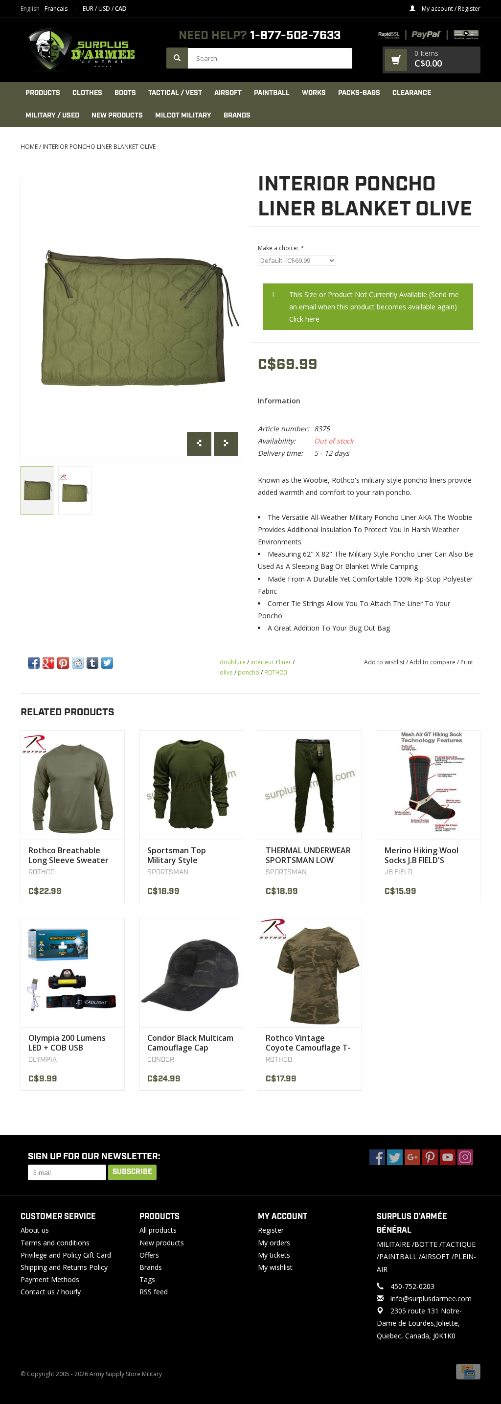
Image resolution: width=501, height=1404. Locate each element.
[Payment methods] (468, 1371)
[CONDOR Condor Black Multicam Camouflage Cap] (191, 972)
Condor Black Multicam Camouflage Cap (190, 1043)
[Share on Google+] (48, 663)
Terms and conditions (55, 1242)
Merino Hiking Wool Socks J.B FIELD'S (421, 855)
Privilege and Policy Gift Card (66, 1255)
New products (161, 1242)
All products (158, 1230)
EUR (89, 8)
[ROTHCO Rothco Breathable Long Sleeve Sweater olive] (73, 785)
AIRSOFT (228, 93)
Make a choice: (280, 248)
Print (466, 662)
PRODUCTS (42, 93)
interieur (262, 662)
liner (285, 662)
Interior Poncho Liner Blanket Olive (99, 146)
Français (56, 9)
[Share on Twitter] (107, 663)
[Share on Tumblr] (92, 663)
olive (226, 672)
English (30, 9)
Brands (237, 115)
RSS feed (153, 1291)
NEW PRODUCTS (117, 115)
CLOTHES (87, 93)
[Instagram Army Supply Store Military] (465, 1157)
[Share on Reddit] (78, 663)
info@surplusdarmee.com (431, 1298)
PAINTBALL (272, 93)
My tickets (274, 1255)
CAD (121, 8)
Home (29, 146)
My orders (274, 1242)
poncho (248, 672)
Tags (147, 1279)
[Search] (177, 58)
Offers (149, 1255)
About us (35, 1230)
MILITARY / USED (52, 115)
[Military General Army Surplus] (89, 49)
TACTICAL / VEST (175, 93)
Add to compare (433, 662)
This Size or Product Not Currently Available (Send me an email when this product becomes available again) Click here (374, 307)
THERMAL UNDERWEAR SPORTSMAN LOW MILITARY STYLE (308, 855)
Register (271, 1230)
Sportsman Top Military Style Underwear (176, 855)
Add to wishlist (384, 662)
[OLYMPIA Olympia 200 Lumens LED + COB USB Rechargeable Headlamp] (73, 972)
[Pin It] (63, 663)
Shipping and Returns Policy (64, 1267)
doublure (233, 662)
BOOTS (125, 93)
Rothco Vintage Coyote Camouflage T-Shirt (308, 1043)
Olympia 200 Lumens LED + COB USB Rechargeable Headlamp (67, 1043)
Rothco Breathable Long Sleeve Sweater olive (68, 855)
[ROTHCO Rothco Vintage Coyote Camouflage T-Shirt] (310, 972)
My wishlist (275, 1267)
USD (105, 8)
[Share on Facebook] (34, 663)
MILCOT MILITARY (183, 115)
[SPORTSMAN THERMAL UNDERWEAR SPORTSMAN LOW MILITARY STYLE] (310, 785)
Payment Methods (50, 1279)
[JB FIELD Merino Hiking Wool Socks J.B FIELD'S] (429, 785)
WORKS (314, 93)
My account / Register (450, 8)
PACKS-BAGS (359, 93)
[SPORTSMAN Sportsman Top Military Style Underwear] (191, 785)
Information (279, 400)
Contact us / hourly (51, 1291)
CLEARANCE (411, 93)
